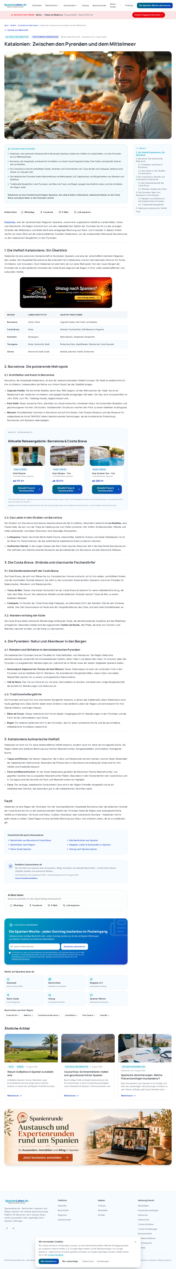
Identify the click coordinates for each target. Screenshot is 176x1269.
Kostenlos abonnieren (74, 946)
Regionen (62, 1215)
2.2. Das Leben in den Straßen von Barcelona (151, 172)
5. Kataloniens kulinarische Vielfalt (151, 208)
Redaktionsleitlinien (147, 1238)
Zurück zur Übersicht (17, 30)
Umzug (85, 5)
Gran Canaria (87, 1015)
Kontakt (101, 1215)
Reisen (20, 1067)
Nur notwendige (70, 1261)
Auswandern (70, 5)
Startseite (37, 5)
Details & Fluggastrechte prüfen (147, 15)
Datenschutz (143, 1219)
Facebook (48, 212)
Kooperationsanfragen (148, 1210)
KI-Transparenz (145, 1243)
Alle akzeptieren (49, 1261)
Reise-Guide (113, 5)
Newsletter (103, 1210)
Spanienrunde (99, 5)
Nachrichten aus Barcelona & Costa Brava (31, 840)
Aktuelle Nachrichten (17, 37)
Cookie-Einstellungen (147, 1229)
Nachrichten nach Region (23, 845)
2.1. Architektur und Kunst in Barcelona (150, 165)
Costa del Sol (11, 1015)
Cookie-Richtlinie (145, 1224)
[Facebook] (6, 1228)
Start (6, 25)
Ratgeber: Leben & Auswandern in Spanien (90, 845)
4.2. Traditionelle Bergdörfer (151, 204)
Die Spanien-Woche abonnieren (154, 5)
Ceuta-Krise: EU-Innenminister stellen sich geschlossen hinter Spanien (86, 1073)
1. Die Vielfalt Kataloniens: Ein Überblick (150, 153)
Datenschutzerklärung (20, 959)
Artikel (13, 25)
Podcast (129, 5)
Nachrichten (51, 5)
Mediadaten (143, 1206)
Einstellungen (103, 1261)
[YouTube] (13, 1228)
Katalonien (9, 222)
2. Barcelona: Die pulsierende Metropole (149, 159)
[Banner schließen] (135, 1242)
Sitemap (141, 1247)
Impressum (143, 1215)
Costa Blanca (70, 1015)
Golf (11, 1067)
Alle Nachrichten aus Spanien (83, 840)
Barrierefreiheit (145, 1233)
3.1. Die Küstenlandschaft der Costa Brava (151, 184)
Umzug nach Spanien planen (83, 849)
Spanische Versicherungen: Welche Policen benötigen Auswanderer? (141, 1076)
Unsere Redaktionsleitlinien (26, 878)
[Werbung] (66, 292)
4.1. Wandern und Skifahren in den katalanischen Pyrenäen (151, 199)
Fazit (138, 211)
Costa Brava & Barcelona (28, 25)
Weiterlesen (13, 1095)
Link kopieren (84, 212)
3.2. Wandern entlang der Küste (152, 189)
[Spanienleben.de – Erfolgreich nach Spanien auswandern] (15, 5)
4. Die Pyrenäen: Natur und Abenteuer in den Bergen (148, 193)
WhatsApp (29, 212)
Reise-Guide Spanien (21, 849)
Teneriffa (103, 1015)
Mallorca (27, 1015)
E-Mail (65, 212)
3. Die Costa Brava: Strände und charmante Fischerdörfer (150, 178)
